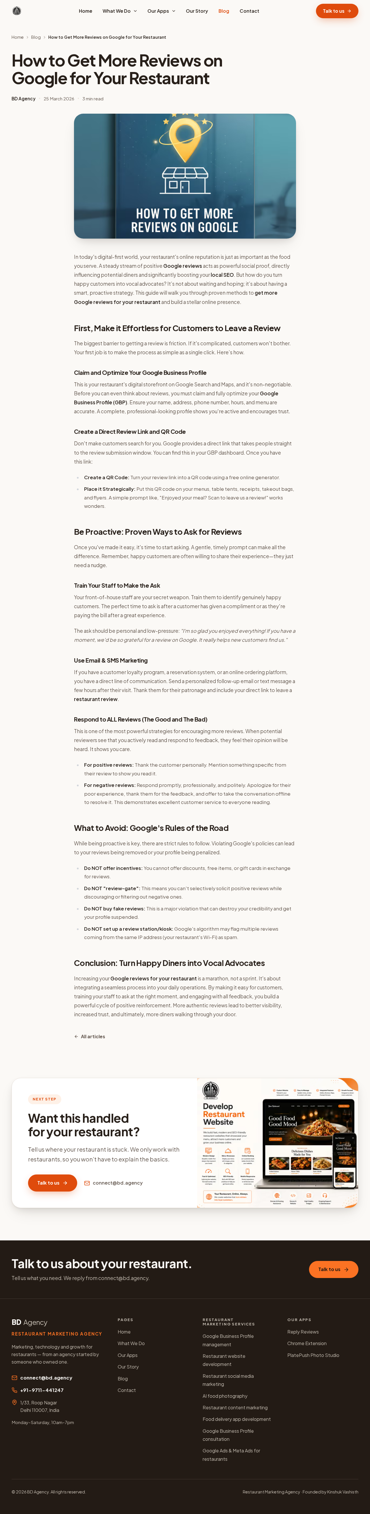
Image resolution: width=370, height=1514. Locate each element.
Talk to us (334, 11)
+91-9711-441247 (42, 1390)
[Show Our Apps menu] (175, 11)
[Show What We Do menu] (137, 11)
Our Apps (158, 11)
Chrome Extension (307, 1343)
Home (85, 11)
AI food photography (225, 1396)
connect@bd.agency (118, 1183)
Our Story (197, 11)
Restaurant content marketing (235, 1407)
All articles (93, 1036)
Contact (249, 11)
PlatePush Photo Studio (313, 1355)
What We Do (117, 11)
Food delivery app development (237, 1419)
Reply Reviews (303, 1332)
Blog (224, 11)
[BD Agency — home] (17, 11)
